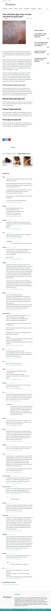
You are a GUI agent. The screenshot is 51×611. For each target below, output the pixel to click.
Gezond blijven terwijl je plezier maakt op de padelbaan (40, 35)
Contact (10, 0)
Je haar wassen (16, 166)
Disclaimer (44, 609)
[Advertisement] (33, 4)
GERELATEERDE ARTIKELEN (9, 153)
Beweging (5, 8)
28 (32, 18)
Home (3, 11)
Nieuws (20, 8)
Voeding (39, 8)
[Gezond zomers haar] (28, 161)
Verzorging (33, 8)
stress (16, 68)
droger (31, 122)
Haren (12, 11)
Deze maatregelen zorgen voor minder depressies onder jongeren (41, 44)
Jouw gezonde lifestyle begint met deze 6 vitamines (40, 60)
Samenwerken (4, 0)
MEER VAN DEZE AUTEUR (24, 153)
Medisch (10, 8)
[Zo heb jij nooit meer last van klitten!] (7, 159)
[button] (47, 8)
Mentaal (16, 8)
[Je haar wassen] (17, 160)
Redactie (6, 18)
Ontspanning (26, 8)
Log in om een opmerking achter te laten (14, 202)
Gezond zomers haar (27, 166)
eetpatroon (29, 68)
